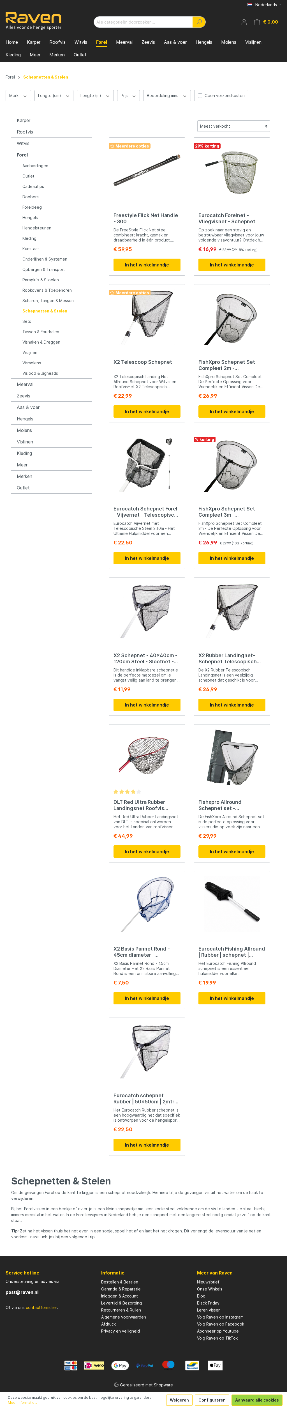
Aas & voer (28, 407)
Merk (14, 95)
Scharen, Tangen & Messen (48, 300)
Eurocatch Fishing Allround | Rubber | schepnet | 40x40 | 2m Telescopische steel (231, 952)
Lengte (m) (91, 95)
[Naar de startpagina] (34, 21)
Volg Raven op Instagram (220, 1317)
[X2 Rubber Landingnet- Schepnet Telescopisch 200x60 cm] (231, 610)
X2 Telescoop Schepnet (143, 362)
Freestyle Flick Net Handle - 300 (146, 218)
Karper (23, 120)
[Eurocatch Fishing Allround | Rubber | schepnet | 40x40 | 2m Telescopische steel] (231, 904)
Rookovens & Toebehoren (47, 290)
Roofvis (25, 132)
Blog (201, 1296)
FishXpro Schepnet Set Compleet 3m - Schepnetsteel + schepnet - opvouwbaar (231, 512)
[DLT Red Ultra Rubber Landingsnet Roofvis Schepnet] (147, 757)
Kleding (29, 238)
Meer (22, 465)
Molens (24, 430)
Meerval (25, 384)
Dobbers (30, 196)
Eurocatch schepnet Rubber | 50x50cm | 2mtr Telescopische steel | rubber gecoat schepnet (144, 1098)
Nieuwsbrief (208, 1282)
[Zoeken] (199, 22)
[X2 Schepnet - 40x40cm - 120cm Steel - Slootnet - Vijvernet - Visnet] (147, 610)
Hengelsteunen (36, 228)
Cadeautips (33, 186)
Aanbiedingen (35, 165)
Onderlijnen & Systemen (44, 259)
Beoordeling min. (163, 95)
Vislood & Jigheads (40, 373)
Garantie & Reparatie (121, 1289)
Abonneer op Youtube (218, 1331)
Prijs (125, 95)
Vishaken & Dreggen (41, 342)
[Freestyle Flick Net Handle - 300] (147, 170)
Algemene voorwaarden (123, 1317)
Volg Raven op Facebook (220, 1324)
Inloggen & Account (119, 1296)
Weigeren (179, 1400)
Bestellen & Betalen (119, 1282)
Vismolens (31, 362)
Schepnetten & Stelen (44, 311)
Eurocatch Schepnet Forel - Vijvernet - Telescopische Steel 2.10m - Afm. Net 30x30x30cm (147, 512)
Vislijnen (29, 352)
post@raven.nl (22, 1292)
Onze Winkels (209, 1289)
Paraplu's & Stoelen (40, 279)
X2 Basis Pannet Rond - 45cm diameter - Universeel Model (142, 952)
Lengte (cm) (50, 95)
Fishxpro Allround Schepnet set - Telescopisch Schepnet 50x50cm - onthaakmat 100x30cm (227, 805)
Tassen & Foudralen (40, 331)
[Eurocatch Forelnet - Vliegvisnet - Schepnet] (231, 170)
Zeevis (23, 396)
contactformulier (41, 1307)
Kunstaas (31, 248)
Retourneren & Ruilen (121, 1310)
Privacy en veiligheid (120, 1331)
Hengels (30, 217)
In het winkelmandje (147, 265)
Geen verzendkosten (225, 95)
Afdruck (108, 1324)
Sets (26, 321)
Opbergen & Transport (43, 269)
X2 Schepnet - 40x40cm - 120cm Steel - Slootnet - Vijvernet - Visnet (145, 658)
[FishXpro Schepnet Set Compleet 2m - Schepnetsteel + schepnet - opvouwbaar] (231, 317)
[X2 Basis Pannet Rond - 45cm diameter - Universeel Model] (147, 904)
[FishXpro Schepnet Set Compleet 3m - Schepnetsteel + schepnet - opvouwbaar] (231, 464)
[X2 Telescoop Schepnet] (147, 317)
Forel (22, 155)
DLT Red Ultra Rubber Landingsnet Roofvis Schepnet (139, 805)
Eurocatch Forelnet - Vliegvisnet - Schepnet (226, 218)
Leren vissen (209, 1310)
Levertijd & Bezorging (121, 1303)
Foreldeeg (32, 207)
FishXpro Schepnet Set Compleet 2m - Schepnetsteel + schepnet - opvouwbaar (231, 365)
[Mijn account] (244, 22)
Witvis (23, 143)
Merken (24, 476)
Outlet (28, 176)
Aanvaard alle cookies (257, 1400)
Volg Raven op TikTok (217, 1338)
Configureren (212, 1400)
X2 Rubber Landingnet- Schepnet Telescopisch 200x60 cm (227, 658)
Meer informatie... (22, 1402)
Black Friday (208, 1303)
